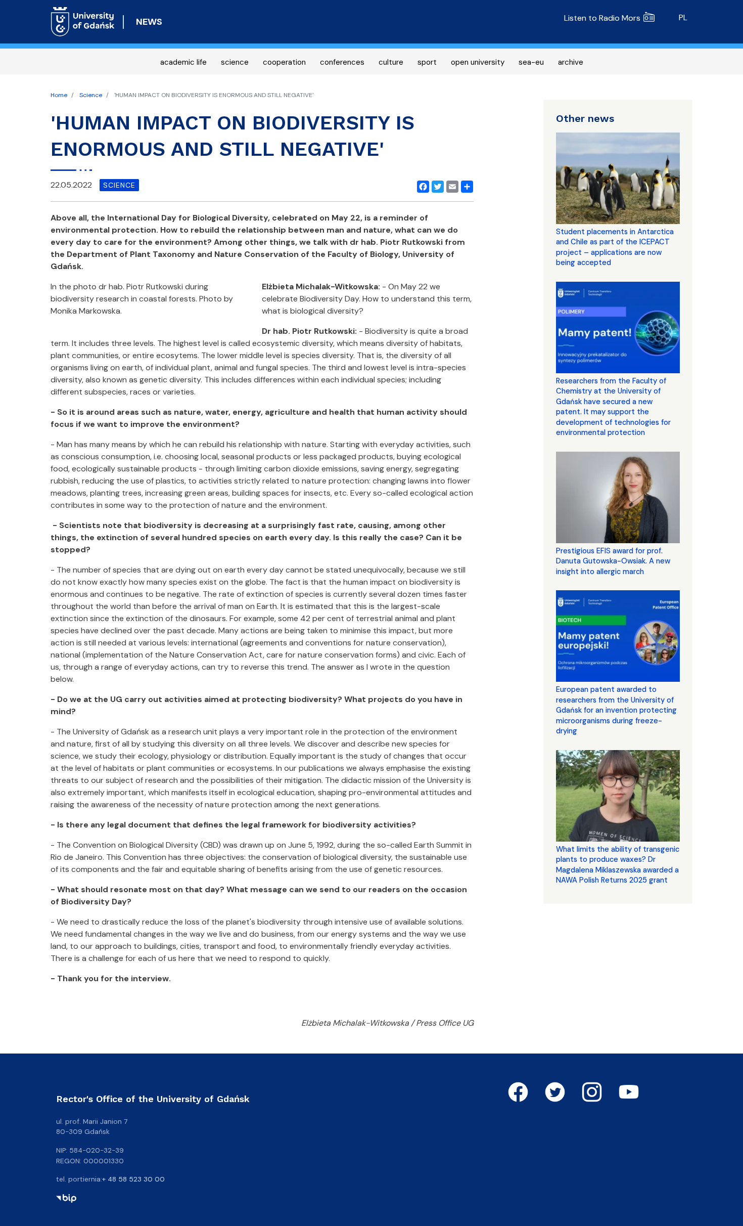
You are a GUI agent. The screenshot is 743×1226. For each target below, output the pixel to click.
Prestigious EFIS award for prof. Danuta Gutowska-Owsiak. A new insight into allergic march (613, 561)
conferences (342, 62)
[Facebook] (421, 185)
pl (683, 17)
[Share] (465, 185)
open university (477, 62)
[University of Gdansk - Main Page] (83, 21)
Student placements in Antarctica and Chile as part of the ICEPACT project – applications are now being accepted (615, 247)
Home (59, 95)
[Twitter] (436, 185)
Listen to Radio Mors (602, 18)
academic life (183, 62)
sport (427, 62)
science (235, 62)
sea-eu (531, 62)
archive (570, 62)
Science (90, 95)
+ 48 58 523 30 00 (133, 1179)
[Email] (450, 185)
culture (391, 62)
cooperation (284, 62)
